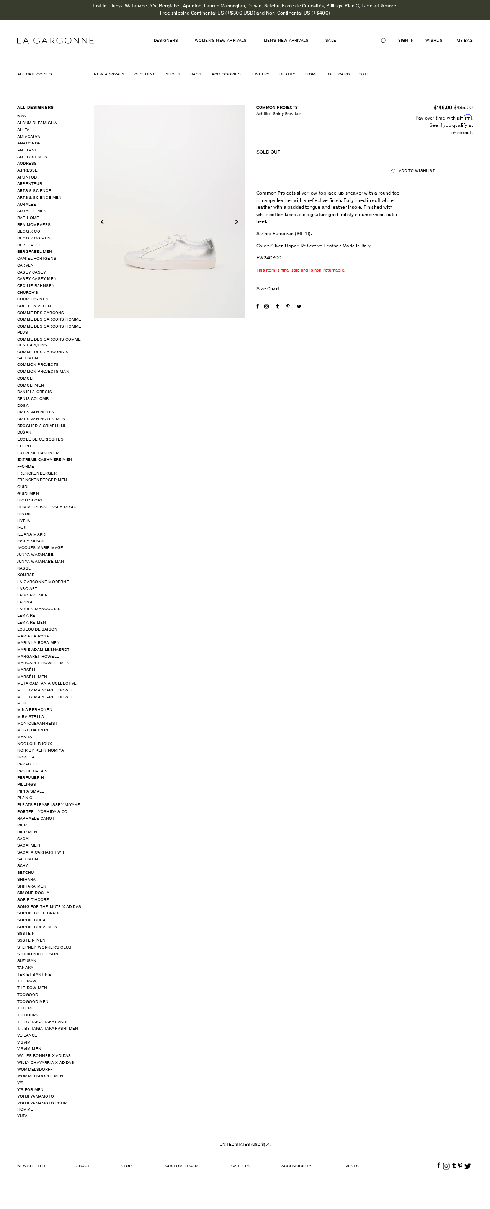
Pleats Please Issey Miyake (48, 805)
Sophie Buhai (32, 920)
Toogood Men (33, 1002)
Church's (27, 293)
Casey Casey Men (37, 279)
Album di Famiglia (37, 123)
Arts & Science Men (39, 198)
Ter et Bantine (34, 975)
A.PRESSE (27, 171)
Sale (364, 74)
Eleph (24, 446)
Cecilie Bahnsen (36, 286)
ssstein (26, 934)
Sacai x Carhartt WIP (41, 852)
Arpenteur (29, 184)
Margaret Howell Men (43, 663)
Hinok (24, 514)
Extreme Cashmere (39, 453)
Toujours (28, 1015)
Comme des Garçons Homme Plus (49, 329)
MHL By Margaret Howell (46, 690)
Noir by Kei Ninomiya (40, 751)
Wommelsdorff (34, 1070)
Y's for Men (30, 1090)
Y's (20, 1083)
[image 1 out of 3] (169, 211)
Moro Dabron (32, 730)
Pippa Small (30, 792)
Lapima (25, 602)
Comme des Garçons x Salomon (42, 355)
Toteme (25, 1008)
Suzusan (26, 961)
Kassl (24, 569)
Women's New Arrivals (221, 41)
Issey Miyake (31, 541)
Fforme (25, 467)
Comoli (25, 379)
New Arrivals (109, 74)
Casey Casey (31, 272)
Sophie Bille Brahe (39, 913)
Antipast (27, 150)
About (83, 1166)
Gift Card (339, 74)
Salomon (27, 859)
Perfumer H (30, 778)
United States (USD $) (243, 1145)
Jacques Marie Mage (40, 548)
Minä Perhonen (35, 710)
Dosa (23, 406)
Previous (103, 222)
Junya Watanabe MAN (40, 562)
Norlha (25, 757)
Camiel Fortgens (36, 259)
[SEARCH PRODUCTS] (386, 40)
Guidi (22, 487)
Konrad (25, 575)
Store (127, 1166)
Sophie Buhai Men (37, 927)
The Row (26, 981)
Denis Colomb (33, 399)
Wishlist (435, 41)
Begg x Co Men (34, 238)
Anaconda (29, 143)
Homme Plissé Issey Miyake (48, 507)
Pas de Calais (32, 771)
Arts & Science (34, 191)
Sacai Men (28, 846)
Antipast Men (32, 157)
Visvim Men (29, 1049)
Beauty (287, 74)
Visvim (24, 1042)
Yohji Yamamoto (35, 1096)
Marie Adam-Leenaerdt (43, 650)
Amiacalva (28, 137)
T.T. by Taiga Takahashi (42, 1022)
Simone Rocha (33, 893)
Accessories (226, 74)
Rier (22, 825)
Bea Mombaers (34, 225)
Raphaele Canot (36, 819)
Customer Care (183, 1166)
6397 (22, 116)
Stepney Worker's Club (44, 947)
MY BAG (465, 41)
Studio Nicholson (37, 954)
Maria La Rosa (33, 636)
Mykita (24, 737)
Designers (166, 41)
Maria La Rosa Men (38, 643)
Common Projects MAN (43, 372)
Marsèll (26, 670)
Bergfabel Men (34, 252)
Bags (196, 74)
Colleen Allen (34, 306)
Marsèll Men (32, 677)
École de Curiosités (40, 439)
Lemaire (26, 616)
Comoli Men (30, 385)
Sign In (406, 41)
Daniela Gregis (34, 392)
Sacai (23, 839)
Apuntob (27, 177)
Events (351, 1166)
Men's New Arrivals (286, 41)
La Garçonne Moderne (43, 582)
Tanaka (25, 968)
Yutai (23, 1116)
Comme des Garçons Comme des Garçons (49, 342)
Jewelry (260, 74)
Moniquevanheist (37, 724)
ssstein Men (31, 941)
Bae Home (28, 218)
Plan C (24, 798)
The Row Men (32, 988)
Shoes (173, 74)
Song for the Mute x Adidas (49, 907)
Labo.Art (27, 589)
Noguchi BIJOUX (34, 744)
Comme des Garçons (40, 313)
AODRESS (27, 164)
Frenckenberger (37, 474)
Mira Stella (30, 717)
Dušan (24, 433)
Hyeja (23, 521)
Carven (25, 266)
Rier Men (27, 832)
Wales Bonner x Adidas (44, 1056)
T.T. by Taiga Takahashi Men (47, 1029)
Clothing (145, 74)
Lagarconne (55, 41)
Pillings (26, 785)
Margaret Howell (38, 657)
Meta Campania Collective (47, 683)
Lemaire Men (31, 623)
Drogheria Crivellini (41, 426)
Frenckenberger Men (42, 480)
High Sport (30, 500)
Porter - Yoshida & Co (42, 812)
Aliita (23, 130)
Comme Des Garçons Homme (49, 320)
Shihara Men (31, 887)
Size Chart (267, 289)
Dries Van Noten (36, 412)
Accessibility (296, 1166)
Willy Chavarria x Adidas (45, 1063)
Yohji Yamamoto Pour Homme (42, 1106)
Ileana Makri (31, 534)
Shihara (26, 880)
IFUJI (21, 528)
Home (311, 74)
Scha (23, 866)
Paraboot (28, 764)
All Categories (34, 74)
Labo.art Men (32, 595)
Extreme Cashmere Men (44, 460)
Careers (240, 1166)
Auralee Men (32, 211)
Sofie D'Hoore (33, 900)
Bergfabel (29, 245)
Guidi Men (28, 494)
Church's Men (33, 299)
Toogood (27, 995)
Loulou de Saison (37, 629)
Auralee (26, 205)
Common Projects (38, 365)
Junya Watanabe (35, 555)
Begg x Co (28, 231)
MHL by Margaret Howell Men (46, 700)
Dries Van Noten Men (41, 419)
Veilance (27, 1036)
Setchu (25, 873)
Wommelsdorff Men (40, 1076)
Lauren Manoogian (39, 609)
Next (236, 222)
